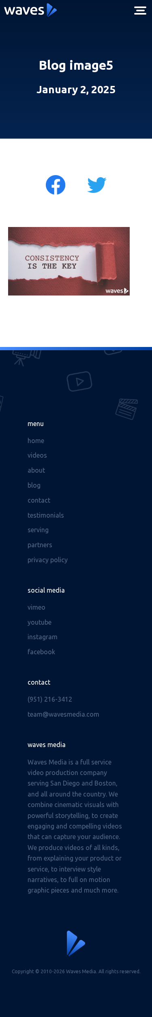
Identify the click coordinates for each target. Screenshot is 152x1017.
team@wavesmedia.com (63, 714)
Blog (34, 485)
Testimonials (46, 515)
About (36, 470)
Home (36, 440)
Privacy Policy (48, 559)
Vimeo (36, 607)
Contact (39, 500)
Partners (40, 544)
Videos (37, 455)
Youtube (39, 622)
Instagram (43, 636)
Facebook (41, 651)
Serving (38, 529)
